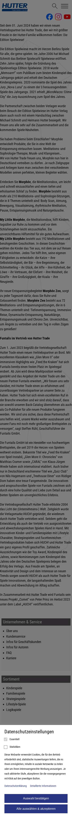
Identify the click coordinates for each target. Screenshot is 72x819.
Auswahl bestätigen (36, 798)
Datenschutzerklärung (15, 786)
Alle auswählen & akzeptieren (36, 808)
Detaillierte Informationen (43, 786)
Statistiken (14, 746)
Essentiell (14, 739)
